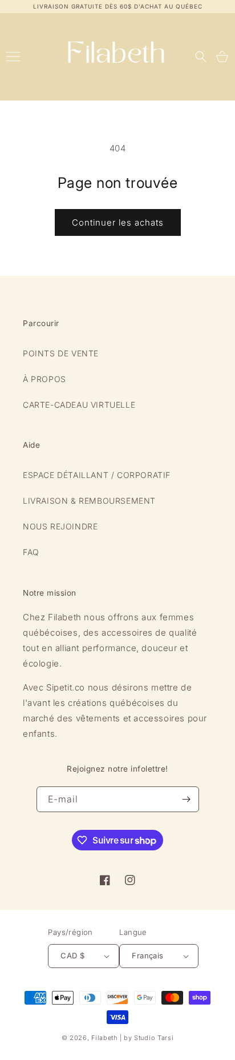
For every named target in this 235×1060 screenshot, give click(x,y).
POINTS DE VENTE (61, 353)
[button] (201, 56)
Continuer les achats (118, 222)
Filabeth (104, 1038)
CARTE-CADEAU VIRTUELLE (79, 404)
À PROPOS (44, 379)
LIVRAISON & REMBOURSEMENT (89, 500)
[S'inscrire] (186, 799)
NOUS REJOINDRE (60, 526)
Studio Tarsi (153, 1038)
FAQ (31, 552)
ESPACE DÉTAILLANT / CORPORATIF (97, 475)
